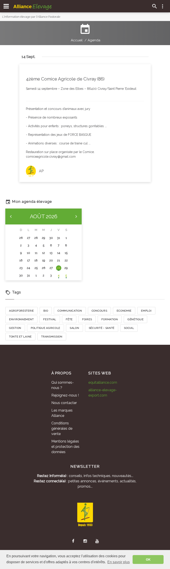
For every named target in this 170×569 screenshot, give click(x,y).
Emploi (146, 310)
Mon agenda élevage (31, 201)
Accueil (77, 40)
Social (129, 328)
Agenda (94, 40)
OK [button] (148, 559)
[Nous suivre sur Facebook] (73, 541)
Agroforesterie (21, 310)
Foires (87, 319)
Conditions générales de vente (61, 428)
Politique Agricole (45, 328)
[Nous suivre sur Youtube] (97, 541)
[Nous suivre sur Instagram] (85, 541)
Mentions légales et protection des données (65, 446)
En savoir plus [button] (118, 562)
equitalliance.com (102, 382)
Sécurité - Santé (102, 328)
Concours (99, 310)
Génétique (135, 319)
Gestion (15, 328)
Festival (49, 319)
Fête (69, 319)
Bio (45, 310)
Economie (124, 310)
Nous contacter (64, 403)
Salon (74, 328)
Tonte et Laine (20, 336)
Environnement (21, 319)
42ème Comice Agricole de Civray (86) (65, 79)
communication (70, 310)
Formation (109, 319)
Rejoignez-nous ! (65, 395)
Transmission (51, 336)
